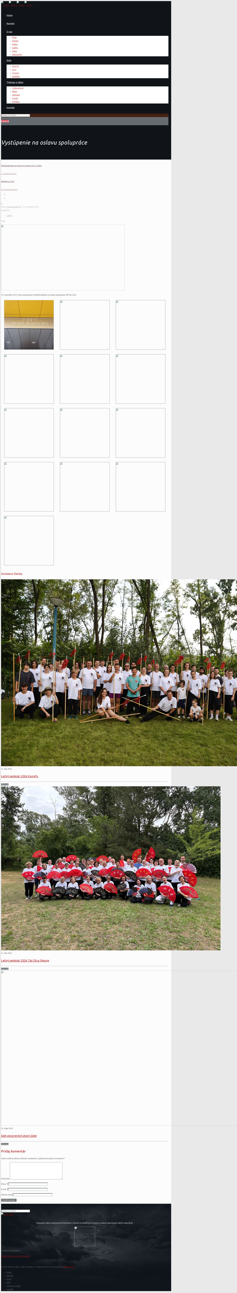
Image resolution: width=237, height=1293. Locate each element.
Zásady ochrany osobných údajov (15, 1256)
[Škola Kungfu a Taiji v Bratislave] (16, 5)
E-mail (4, 1189)
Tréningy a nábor (14, 1286)
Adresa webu (6, 1195)
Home (9, 1272)
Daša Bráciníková (13, 207)
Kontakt (10, 1289)
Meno (4, 1184)
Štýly (9, 1282)
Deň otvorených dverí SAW (19, 1135)
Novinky (10, 1276)
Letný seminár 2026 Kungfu (19, 776)
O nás (9, 1279)
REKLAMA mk (68, 1267)
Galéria (9, 216)
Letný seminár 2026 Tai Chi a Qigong (25, 960)
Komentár (5, 1179)
